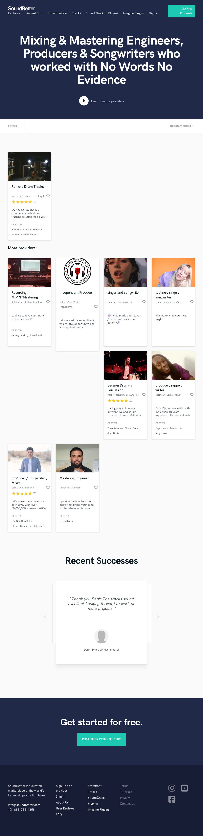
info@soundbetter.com (24, 805)
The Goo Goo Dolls (21, 521)
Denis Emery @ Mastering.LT (101, 649)
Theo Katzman (115, 428)
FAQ (59, 814)
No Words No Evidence (23, 234)
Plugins (113, 13)
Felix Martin (17, 229)
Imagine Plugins (134, 13)
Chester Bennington (21, 526)
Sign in (154, 13)
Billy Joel (39, 526)
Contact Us (127, 804)
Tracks (76, 13)
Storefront (95, 786)
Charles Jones (131, 428)
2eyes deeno (162, 428)
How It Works (57, 13)
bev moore (176, 428)
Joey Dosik (113, 433)
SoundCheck (94, 13)
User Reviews (65, 808)
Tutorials (126, 792)
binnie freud (35, 335)
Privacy (125, 798)
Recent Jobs (35, 13)
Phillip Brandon (34, 229)
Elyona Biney (66, 521)
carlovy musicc (19, 335)
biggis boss (161, 433)
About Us (62, 803)
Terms (124, 786)
